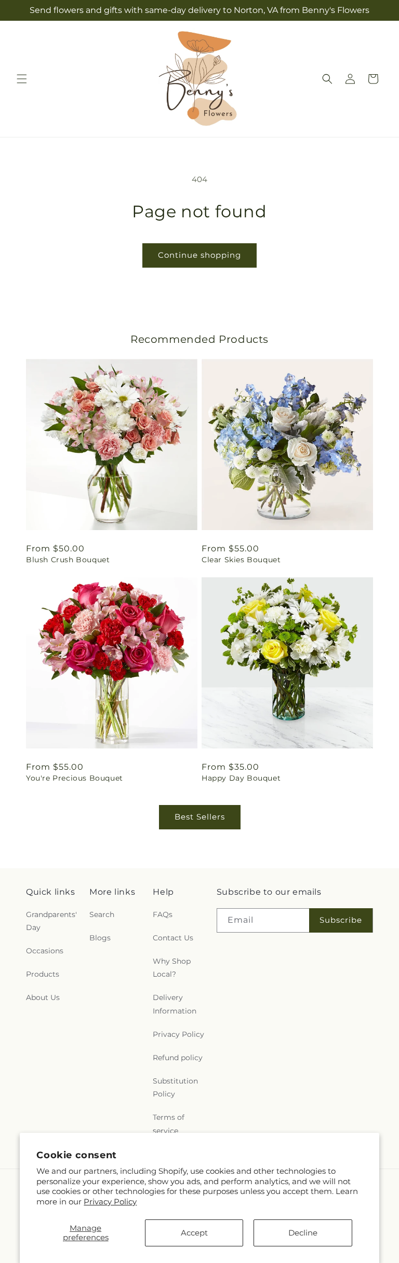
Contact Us (173, 937)
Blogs (100, 937)
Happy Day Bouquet (241, 778)
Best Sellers (200, 817)
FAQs (162, 914)
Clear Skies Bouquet (241, 559)
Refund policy (178, 1057)
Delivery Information (174, 1004)
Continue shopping (199, 255)
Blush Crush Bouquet (68, 559)
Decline (302, 1233)
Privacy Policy (110, 1201)
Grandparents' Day (51, 921)
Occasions (44, 950)
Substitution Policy (175, 1087)
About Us (43, 997)
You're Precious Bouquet (74, 778)
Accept (194, 1233)
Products (42, 974)
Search (101, 914)
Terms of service (168, 1124)
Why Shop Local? (172, 967)
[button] (21, 78)
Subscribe (341, 920)
